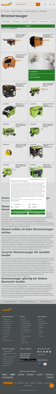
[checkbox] (12, 204)
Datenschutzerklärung (34, 179)
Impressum (42, 179)
